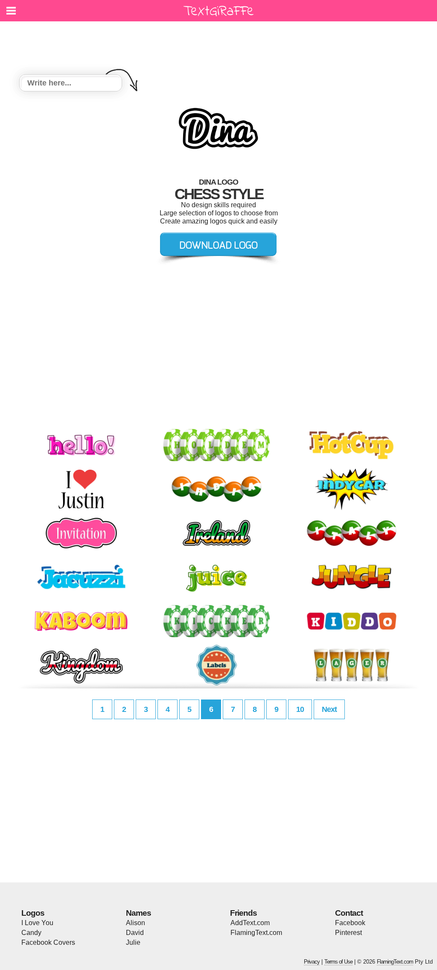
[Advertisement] (220, 43)
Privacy (312, 961)
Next (329, 709)
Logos (32, 912)
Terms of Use (338, 961)
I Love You (37, 922)
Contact (349, 912)
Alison (135, 922)
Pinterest (348, 932)
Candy (31, 932)
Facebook (350, 922)
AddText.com (250, 922)
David (135, 932)
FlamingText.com (256, 932)
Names (138, 912)
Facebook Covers (48, 942)
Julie (133, 942)
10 (300, 709)
